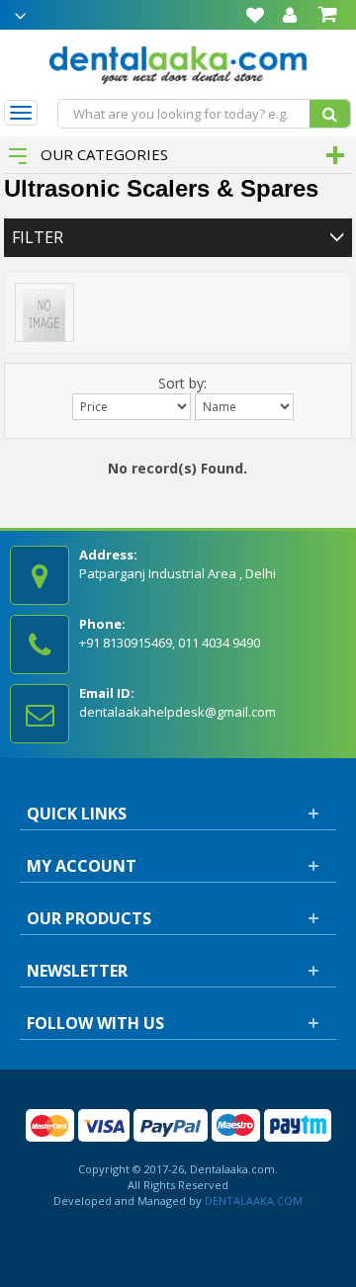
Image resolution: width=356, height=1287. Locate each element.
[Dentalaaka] (178, 62)
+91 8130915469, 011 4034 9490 (169, 642)
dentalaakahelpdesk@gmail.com (177, 712)
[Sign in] (290, 15)
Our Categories (102, 154)
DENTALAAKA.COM (252, 1200)
